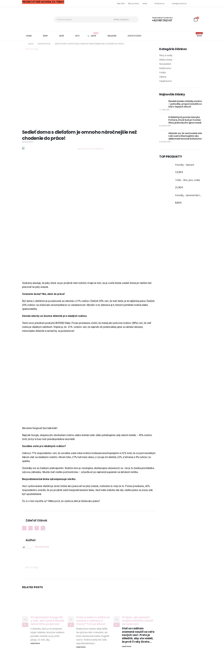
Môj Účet (121, 3)
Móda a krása (165, 59)
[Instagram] (200, 3)
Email (43, 528)
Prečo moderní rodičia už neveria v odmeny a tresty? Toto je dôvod (93, 620)
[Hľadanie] (135, 19)
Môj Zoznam (133, 3)
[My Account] (181, 19)
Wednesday (42, 546)
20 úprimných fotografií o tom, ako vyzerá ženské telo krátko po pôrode (47, 620)
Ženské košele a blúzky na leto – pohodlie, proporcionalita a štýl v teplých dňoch (185, 104)
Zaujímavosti (165, 81)
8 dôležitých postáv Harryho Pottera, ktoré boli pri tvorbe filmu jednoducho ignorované (184, 120)
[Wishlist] (188, 19)
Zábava (162, 76)
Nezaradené (165, 63)
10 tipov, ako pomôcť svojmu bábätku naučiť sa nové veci (137, 620)
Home (29, 35)
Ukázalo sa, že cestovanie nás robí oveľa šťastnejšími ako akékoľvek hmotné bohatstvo (185, 136)
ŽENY (45, 35)
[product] (165, 168)
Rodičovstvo (27, 142)
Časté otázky (134, 35)
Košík (145, 3)
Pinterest (36, 528)
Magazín (112, 35)
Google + (30, 528)
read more (35, 643)
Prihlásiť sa (159, 3)
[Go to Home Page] (23, 44)
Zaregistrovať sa (179, 3)
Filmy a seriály (165, 55)
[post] (163, 103)
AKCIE (94, 34)
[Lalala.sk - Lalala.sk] (33, 19)
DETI (77, 35)
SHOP (199, 34)
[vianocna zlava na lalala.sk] (89, 213)
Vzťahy (162, 72)
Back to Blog (31, 48)
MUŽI (61, 35)
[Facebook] (195, 3)
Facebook (24, 528)
